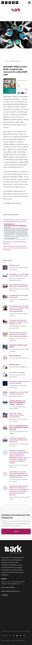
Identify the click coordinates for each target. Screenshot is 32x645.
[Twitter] (13, 635)
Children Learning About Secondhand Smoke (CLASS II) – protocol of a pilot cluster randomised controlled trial (15, 247)
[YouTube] (20, 635)
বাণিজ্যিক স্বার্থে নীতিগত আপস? (15, 356)
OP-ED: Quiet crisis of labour (17, 372)
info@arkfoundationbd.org (12, 591)
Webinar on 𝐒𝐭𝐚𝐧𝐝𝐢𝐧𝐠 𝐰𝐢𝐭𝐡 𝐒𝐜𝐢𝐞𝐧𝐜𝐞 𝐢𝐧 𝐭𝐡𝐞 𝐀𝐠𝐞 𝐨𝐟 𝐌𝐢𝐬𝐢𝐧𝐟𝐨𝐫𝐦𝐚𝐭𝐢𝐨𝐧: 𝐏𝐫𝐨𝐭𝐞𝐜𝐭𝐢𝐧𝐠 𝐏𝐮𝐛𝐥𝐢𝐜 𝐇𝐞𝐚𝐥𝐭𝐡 (18, 427)
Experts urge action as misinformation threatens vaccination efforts (16, 415)
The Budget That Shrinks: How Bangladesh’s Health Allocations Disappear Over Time (18, 322)
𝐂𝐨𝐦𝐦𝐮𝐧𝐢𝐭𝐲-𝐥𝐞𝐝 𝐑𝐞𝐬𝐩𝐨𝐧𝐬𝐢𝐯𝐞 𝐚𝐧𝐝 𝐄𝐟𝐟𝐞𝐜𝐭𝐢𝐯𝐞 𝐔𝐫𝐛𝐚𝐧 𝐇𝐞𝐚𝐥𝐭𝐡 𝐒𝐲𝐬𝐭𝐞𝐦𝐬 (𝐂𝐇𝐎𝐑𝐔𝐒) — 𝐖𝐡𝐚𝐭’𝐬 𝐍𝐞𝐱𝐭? (17, 402)
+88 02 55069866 (10, 587)
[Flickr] (24, 635)
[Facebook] (9, 635)
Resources (18, 61)
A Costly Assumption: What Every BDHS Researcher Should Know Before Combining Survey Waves (18, 334)
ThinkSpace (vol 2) (14, 265)
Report (13, 61)
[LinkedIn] (17, 635)
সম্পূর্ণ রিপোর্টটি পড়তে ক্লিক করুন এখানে (12, 203)
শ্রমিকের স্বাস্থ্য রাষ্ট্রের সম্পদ (14, 364)
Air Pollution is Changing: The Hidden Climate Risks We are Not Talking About (18, 439)
